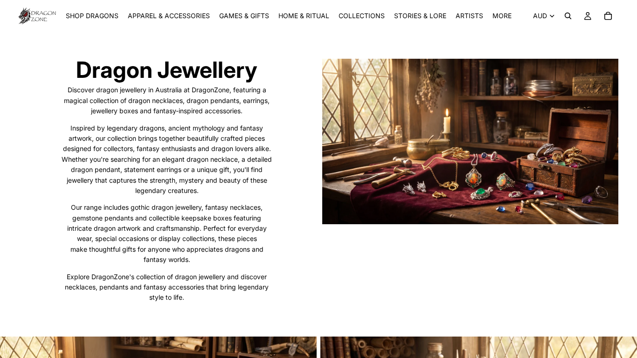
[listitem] (502, 16)
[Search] (568, 16)
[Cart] (608, 16)
